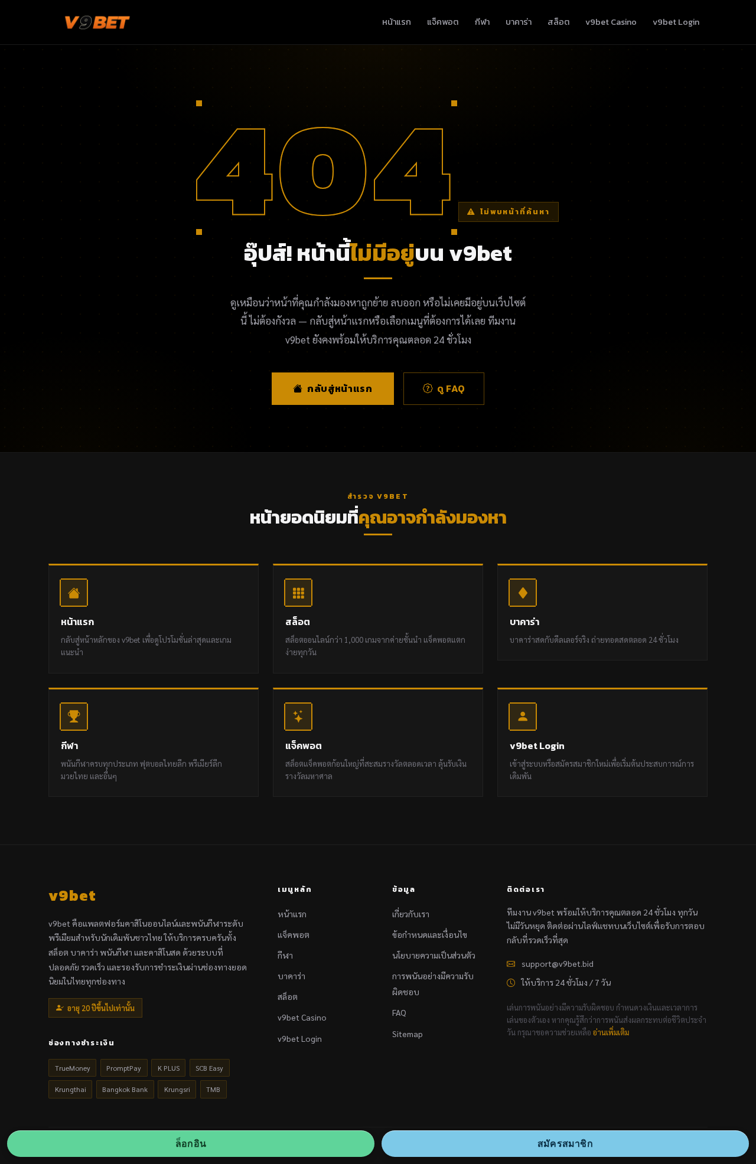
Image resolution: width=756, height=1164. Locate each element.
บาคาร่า (519, 21)
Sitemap (407, 1033)
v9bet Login (676, 21)
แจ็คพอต (442, 21)
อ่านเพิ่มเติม (611, 1032)
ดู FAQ (451, 388)
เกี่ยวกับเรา (410, 913)
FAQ (399, 1012)
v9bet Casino (611, 21)
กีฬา (482, 21)
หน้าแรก (396, 21)
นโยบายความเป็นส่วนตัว (433, 955)
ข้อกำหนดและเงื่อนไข (429, 934)
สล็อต (558, 21)
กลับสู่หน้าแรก (339, 388)
